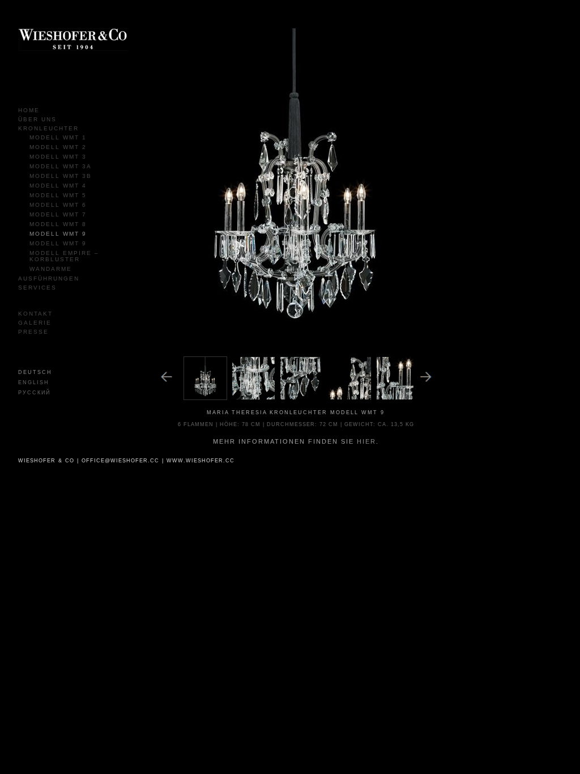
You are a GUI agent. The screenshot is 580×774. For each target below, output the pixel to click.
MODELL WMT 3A (60, 166)
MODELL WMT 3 (58, 157)
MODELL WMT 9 (58, 234)
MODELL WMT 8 (58, 224)
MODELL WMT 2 (58, 147)
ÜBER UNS (37, 119)
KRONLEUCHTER (48, 128)
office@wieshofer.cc (120, 460)
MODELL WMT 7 (58, 214)
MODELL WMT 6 (58, 205)
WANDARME (50, 269)
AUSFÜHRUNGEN (48, 278)
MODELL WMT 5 (58, 195)
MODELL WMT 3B (60, 176)
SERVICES (37, 287)
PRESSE (33, 332)
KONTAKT (35, 314)
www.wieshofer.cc (200, 460)
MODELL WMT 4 (58, 185)
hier (366, 441)
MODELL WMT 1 (58, 137)
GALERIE (35, 323)
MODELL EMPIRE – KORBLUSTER (64, 256)
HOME (29, 110)
